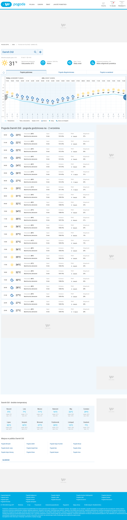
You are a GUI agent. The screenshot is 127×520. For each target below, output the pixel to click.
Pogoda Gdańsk (55, 495)
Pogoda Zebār (77, 448)
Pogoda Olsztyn (106, 497)
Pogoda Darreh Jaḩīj (7, 448)
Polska (32, 4)
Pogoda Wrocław (5, 501)
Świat (48, 4)
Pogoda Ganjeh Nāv (32, 448)
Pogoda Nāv (53, 448)
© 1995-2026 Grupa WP (7, 505)
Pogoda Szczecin (81, 499)
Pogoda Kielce (5, 497)
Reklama (20, 505)
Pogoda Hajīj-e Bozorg (7, 452)
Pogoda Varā (76, 452)
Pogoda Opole (5, 499)
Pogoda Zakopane (31, 501)
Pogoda (19, 4)
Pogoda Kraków (30, 497)
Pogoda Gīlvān (31, 452)
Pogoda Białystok (6, 495)
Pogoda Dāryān (54, 452)
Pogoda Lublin (55, 497)
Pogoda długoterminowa (66, 72)
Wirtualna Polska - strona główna (6, 4)
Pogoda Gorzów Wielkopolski (84, 495)
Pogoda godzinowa (26, 72)
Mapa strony (76, 505)
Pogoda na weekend (106, 72)
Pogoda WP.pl (5, 44)
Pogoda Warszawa (107, 499)
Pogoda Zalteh (31, 444)
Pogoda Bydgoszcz (31, 495)
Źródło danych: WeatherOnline (92, 505)
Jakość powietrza (59, 4)
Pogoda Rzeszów (56, 499)
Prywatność (38, 505)
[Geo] (40, 52)
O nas (28, 505)
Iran (13, 44)
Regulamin (66, 505)
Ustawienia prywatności (52, 505)
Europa (40, 4)
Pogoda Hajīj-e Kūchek (56, 444)
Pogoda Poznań (30, 499)
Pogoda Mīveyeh (6, 444)
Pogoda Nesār (77, 444)
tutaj (39, 516)
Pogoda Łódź (80, 497)
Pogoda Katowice (106, 495)
